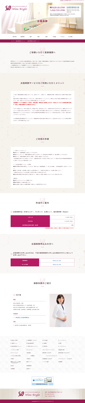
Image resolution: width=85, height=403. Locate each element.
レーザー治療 (45, 361)
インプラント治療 (15, 349)
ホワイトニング (14, 352)
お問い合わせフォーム (33, 346)
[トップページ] (34, 8)
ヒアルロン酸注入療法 (16, 355)
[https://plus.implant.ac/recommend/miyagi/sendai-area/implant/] (42, 381)
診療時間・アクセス (32, 340)
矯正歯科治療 (61, 349)
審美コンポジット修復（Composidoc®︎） (16, 362)
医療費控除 (29, 365)
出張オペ (29, 368)
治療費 (44, 343)
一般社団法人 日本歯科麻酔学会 (22, 317)
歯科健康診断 (31, 343)
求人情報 (70, 36)
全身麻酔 (60, 361)
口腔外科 (28, 358)
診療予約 (45, 346)
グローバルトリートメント (48, 349)
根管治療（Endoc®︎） (47, 352)
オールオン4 (29, 349)
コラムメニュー (62, 346)
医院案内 (23, 36)
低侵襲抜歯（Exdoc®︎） (47, 358)
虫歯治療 (29, 352)
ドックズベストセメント (51, 355)
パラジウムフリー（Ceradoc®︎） (65, 358)
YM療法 (12, 358)
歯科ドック (29, 361)
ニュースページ (62, 340)
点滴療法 (33, 355)
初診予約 (15, 36)
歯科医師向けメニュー (17, 346)
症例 (46, 36)
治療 (31, 36)
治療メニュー (15, 343)
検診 (39, 36)
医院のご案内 (15, 340)
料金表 (54, 36)
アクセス (62, 36)
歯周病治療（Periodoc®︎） (64, 352)
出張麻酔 (13, 368)
